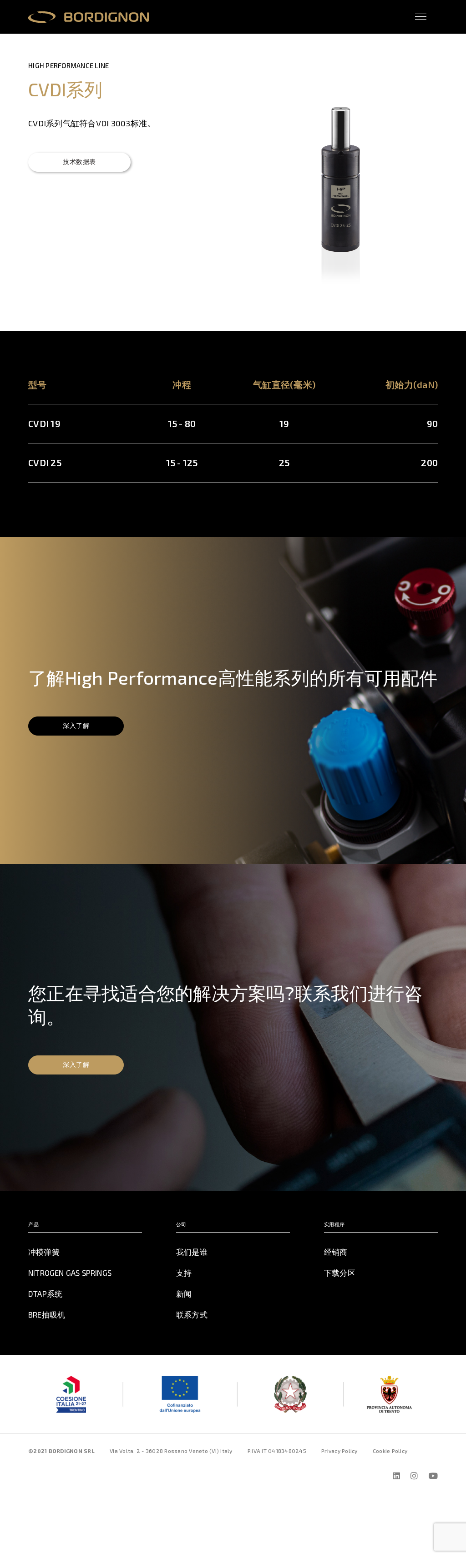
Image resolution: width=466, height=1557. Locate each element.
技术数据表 (79, 161)
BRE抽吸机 (46, 1314)
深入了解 (76, 725)
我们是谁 (192, 1251)
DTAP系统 (45, 1293)
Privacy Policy (339, 1451)
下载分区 (339, 1272)
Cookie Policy (390, 1451)
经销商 (336, 1251)
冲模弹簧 (44, 1251)
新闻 (184, 1293)
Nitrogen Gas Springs (69, 1272)
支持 (184, 1272)
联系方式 (192, 1314)
